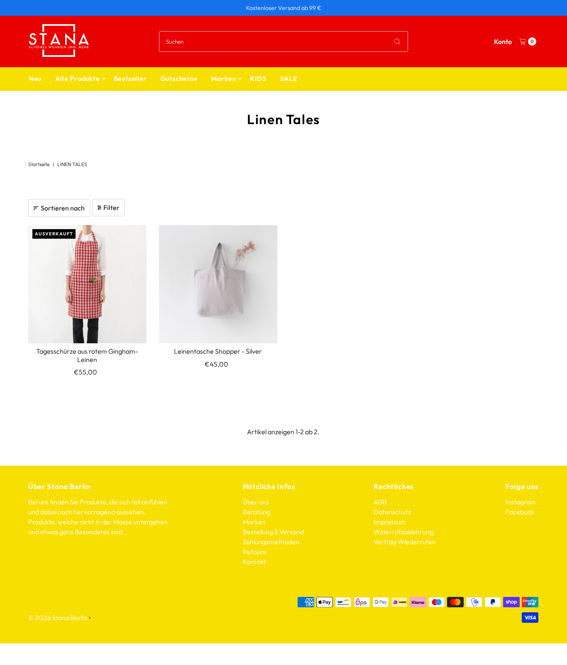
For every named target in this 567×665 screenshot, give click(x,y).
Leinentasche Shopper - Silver (218, 351)
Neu (35, 78)
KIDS (258, 78)
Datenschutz (392, 512)
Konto (503, 41)
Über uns (256, 502)
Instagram (521, 502)
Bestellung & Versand (273, 532)
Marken (224, 78)
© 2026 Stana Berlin (58, 618)
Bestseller (130, 78)
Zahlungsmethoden (271, 542)
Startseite (38, 164)
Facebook (520, 512)
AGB (380, 502)
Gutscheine (179, 78)
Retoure (254, 552)
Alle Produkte (77, 78)
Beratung (256, 512)
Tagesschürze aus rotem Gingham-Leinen (87, 355)
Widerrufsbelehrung (403, 532)
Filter (111, 207)
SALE (289, 78)
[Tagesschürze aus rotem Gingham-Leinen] (87, 284)
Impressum (390, 522)
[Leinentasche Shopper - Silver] (218, 284)
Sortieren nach (63, 208)
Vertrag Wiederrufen (405, 542)
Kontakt (254, 561)
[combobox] (283, 41)
